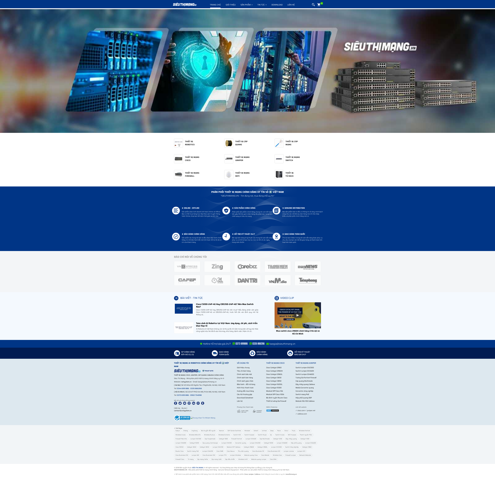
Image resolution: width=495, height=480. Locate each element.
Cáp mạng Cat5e (202, 459)
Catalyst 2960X (249, 447)
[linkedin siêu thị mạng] (194, 403)
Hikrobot (247, 431)
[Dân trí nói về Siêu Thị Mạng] (247, 280)
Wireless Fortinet (304, 431)
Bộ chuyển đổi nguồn (208, 431)
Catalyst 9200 (194, 443)
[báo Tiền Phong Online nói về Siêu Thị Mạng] (308, 280)
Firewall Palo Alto (181, 439)
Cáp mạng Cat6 (216, 459)
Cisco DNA (273, 459)
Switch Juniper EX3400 (305, 371)
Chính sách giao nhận (245, 381)
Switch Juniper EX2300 (305, 367)
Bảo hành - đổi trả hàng (246, 384)
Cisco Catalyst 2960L (274, 374)
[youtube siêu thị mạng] (185, 403)
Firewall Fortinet (236, 439)
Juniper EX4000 (180, 443)
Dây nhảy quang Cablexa (305, 384)
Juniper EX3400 (250, 439)
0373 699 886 (183, 395)
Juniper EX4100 (226, 443)
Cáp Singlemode (210, 439)
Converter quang (240, 443)
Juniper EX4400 (310, 443)
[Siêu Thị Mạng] (184, 4)
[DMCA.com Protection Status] (272, 410)
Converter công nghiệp (304, 391)
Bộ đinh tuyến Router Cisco (276, 397)
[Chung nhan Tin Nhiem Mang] (203, 417)
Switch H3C (237, 435)
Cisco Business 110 (258, 451)
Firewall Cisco (179, 459)
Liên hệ (291, 4)
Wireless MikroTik (195, 435)
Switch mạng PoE (302, 394)
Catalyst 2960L (262, 447)
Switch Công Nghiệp (292, 447)
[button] (313, 4)
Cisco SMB (219, 451)
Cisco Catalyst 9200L (274, 384)
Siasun (177, 431)
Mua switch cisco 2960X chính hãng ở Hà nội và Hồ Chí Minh (298, 332)
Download (277, 4)
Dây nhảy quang (291, 439)
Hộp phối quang (296, 443)
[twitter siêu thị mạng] (181, 403)
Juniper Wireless (235, 455)
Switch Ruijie (262, 435)
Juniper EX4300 (255, 443)
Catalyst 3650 (191, 447)
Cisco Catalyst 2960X (274, 371)
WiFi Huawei (292, 435)
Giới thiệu (231, 4)
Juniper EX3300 (276, 447)
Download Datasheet (245, 397)
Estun (286, 431)
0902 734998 (196, 395)
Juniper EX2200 (218, 447)
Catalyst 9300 (268, 443)
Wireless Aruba (180, 435)
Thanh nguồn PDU (306, 435)
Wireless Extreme (224, 435)
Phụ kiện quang (243, 451)
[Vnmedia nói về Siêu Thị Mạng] (278, 280)
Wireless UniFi (243, 459)
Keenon (221, 431)
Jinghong (194, 431)
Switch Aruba (279, 435)
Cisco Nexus (230, 451)
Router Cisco (179, 451)
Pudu (293, 431)
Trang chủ (215, 4)
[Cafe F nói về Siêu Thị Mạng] (187, 280)
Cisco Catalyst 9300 (274, 387)
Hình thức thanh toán (245, 387)
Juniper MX (195, 455)
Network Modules (305, 455)
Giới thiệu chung (243, 367)
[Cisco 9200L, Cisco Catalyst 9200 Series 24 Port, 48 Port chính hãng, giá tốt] (247, 71)
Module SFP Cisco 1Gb (274, 391)
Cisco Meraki (265, 455)
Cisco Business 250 (181, 455)
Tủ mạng (191, 459)
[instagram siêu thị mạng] (190, 403)
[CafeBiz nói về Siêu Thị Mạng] (247, 266)
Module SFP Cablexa (233, 447)
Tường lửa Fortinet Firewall (306, 377)
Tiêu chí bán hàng (244, 371)
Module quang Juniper (258, 459)
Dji (271, 435)
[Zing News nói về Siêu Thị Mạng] (217, 266)
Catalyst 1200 (277, 439)
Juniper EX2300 (195, 439)
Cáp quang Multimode (304, 381)
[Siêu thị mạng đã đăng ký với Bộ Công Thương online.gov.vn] (182, 417)
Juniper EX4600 (282, 443)
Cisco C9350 (179, 447)
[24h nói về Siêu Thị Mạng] (217, 280)
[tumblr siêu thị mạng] (203, 403)
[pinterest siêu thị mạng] (199, 403)
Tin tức (261, 4)
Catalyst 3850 (204, 447)
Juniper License (289, 451)
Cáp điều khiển (230, 459)
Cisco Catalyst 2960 (274, 367)
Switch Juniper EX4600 (305, 374)
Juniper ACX (301, 451)
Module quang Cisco (251, 455)
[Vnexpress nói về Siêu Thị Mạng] (187, 266)
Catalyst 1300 (304, 439)
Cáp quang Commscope (210, 443)
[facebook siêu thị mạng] (176, 403)
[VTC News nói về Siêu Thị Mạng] (308, 266)
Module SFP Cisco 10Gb (275, 394)
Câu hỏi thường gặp (244, 394)
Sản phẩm (246, 4)
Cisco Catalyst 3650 (273, 377)
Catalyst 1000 (223, 439)
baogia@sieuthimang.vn (282, 344)
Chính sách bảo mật (244, 374)
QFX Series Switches (234, 431)
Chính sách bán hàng (245, 377)
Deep (272, 431)
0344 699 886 (183, 388)
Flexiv (279, 431)
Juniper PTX (222, 455)
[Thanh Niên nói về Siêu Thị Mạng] (278, 266)
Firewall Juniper (290, 455)
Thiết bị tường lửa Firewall (276, 401)
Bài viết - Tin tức (191, 298)
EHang (185, 431)
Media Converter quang (305, 387)
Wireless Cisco (277, 455)
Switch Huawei (249, 435)
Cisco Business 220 (273, 451)
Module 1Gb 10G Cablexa (305, 401)
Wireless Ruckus (209, 435)
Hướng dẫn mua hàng (245, 391)
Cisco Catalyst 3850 (273, 381)
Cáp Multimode (265, 439)
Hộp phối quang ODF (304, 397)
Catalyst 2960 (306, 447)
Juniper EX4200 (207, 451)
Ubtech (256, 431)
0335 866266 (196, 388)
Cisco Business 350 (209, 455)
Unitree (264, 431)
